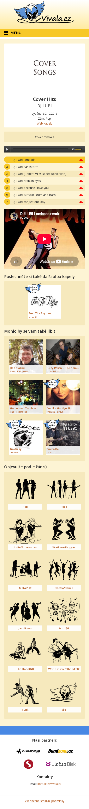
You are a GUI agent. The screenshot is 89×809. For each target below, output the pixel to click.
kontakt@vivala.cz (49, 784)
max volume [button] (73, 149)
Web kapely (44, 123)
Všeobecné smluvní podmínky (44, 801)
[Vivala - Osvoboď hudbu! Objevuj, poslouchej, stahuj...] (44, 24)
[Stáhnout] (81, 160)
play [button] (7, 149)
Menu (16, 32)
